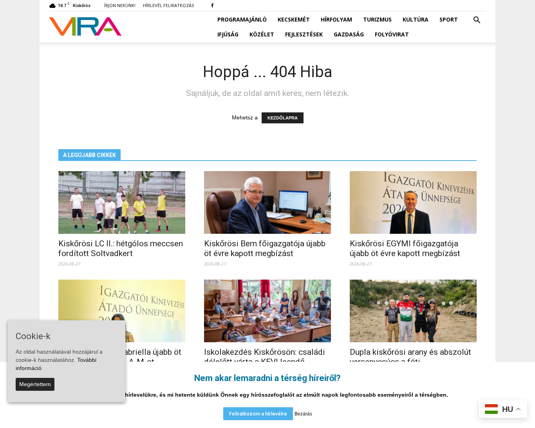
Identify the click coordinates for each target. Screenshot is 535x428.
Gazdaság (349, 34)
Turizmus (377, 19)
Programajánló (242, 19)
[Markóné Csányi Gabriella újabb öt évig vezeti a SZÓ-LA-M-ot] (121, 311)
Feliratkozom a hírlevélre (258, 414)
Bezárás (303, 414)
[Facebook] (212, 5)
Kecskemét (294, 19)
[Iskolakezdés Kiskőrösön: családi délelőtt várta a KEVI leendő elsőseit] (267, 311)
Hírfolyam (336, 19)
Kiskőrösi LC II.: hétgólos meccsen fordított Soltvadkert (120, 248)
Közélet (261, 34)
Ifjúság (228, 34)
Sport (448, 19)
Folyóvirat (392, 34)
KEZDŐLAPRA (283, 118)
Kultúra (415, 19)
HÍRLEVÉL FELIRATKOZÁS (168, 5)
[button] (476, 20)
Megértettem (35, 384)
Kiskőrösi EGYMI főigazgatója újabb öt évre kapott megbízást (405, 248)
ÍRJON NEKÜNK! (120, 5)
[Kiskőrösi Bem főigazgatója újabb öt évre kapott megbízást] (267, 202)
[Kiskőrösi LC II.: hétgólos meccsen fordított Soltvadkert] (121, 202)
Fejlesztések (304, 34)
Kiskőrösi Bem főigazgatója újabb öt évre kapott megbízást (264, 248)
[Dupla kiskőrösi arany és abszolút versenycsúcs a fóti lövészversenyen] (413, 311)
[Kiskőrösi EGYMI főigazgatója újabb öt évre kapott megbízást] (413, 202)
